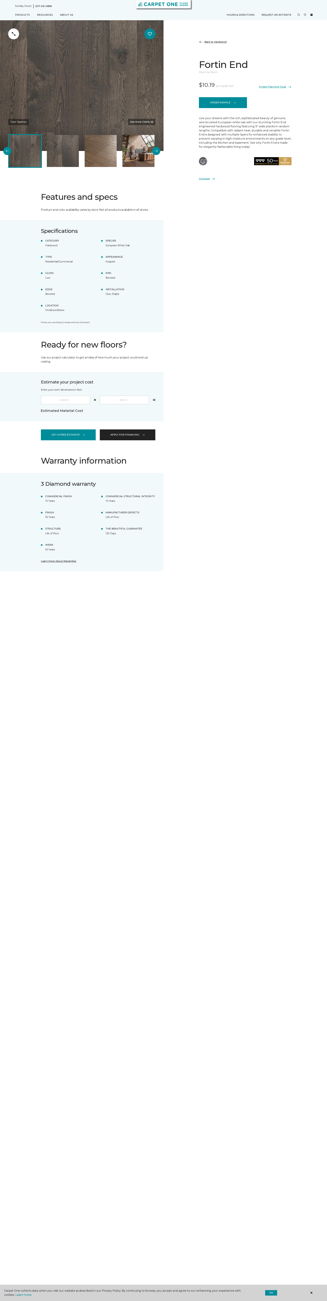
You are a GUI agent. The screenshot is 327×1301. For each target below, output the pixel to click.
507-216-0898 (43, 6)
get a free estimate (65, 434)
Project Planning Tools (272, 86)
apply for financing (124, 434)
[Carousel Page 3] (101, 151)
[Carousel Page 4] (138, 151)
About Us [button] (66, 14)
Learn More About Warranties (58, 561)
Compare (204, 178)
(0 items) (311, 15)
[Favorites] (305, 15)
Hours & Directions (241, 14)
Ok (271, 1292)
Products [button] (22, 14)
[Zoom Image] (13, 33)
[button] (298, 15)
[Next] (156, 151)
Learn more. (23, 1294)
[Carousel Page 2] (63, 151)
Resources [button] (45, 14)
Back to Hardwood (215, 41)
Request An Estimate (276, 14)
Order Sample (220, 102)
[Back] (7, 151)
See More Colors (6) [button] (141, 121)
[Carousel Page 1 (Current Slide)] (25, 151)
